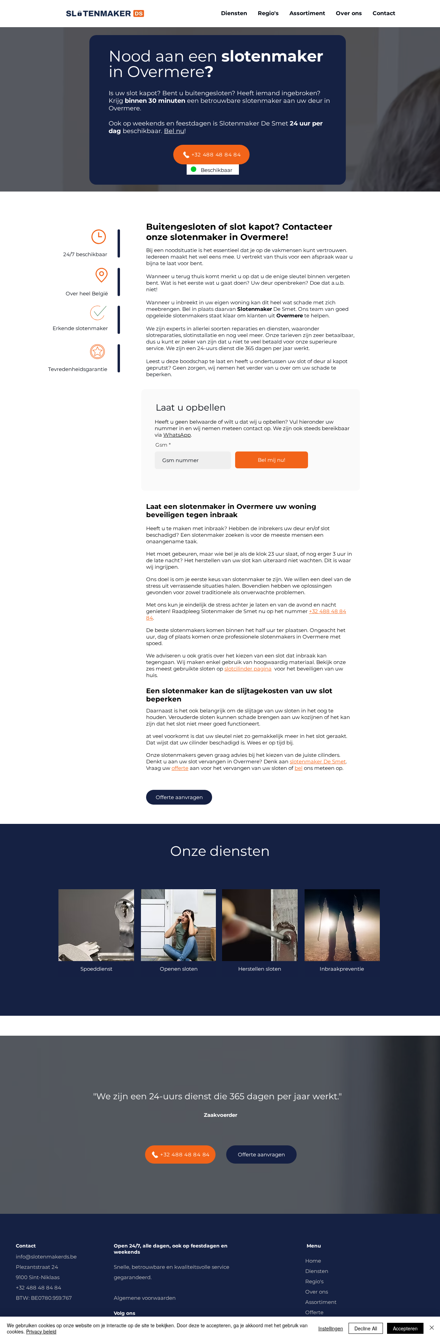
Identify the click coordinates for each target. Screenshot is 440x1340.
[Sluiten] (432, 1328)
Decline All (365, 1328)
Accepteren (405, 1328)
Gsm (161, 444)
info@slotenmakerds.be (46, 1256)
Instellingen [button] (330, 1328)
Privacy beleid (41, 1331)
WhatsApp (177, 435)
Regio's (314, 1281)
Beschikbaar (216, 170)
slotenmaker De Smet (318, 761)
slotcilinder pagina (248, 668)
